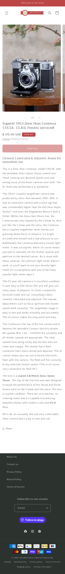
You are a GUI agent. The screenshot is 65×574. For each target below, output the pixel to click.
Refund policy (20, 562)
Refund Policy (14, 479)
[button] (6, 13)
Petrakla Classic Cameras (31, 558)
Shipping (6, 139)
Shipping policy (24, 567)
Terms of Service (16, 487)
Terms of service (53, 562)
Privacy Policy (14, 472)
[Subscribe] (47, 508)
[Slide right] (40, 117)
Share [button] (9, 428)
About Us (12, 457)
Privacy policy (36, 562)
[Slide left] (25, 117)
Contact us (12, 464)
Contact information (42, 567)
